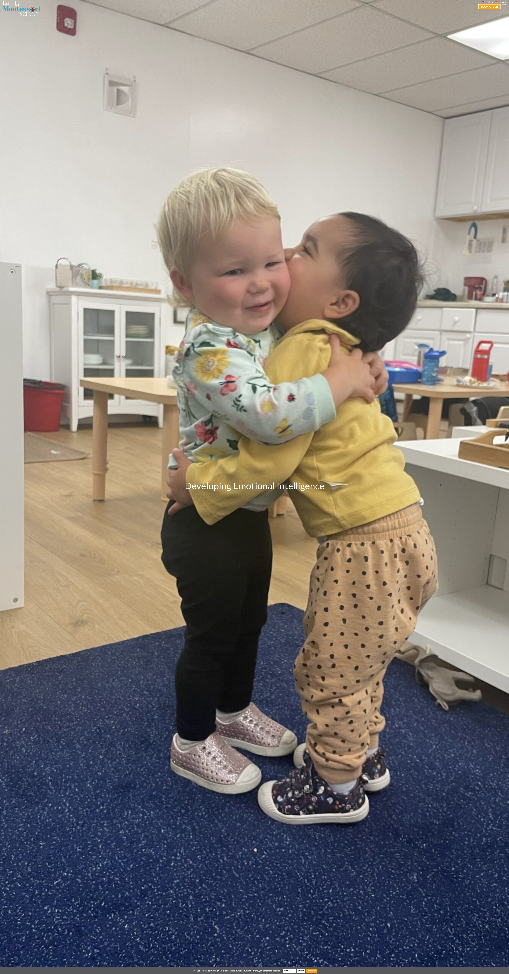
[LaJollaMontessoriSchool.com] (22, 8)
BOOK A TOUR (489, 6)
